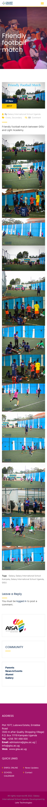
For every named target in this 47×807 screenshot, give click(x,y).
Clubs (8, 117)
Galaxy (12, 575)
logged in (21, 601)
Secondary (17, 117)
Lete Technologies (23, 802)
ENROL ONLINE (11, 767)
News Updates (32, 767)
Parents (9, 667)
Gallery (9, 677)
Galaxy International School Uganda (24, 114)
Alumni (9, 674)
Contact (28, 772)
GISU (4, 582)
